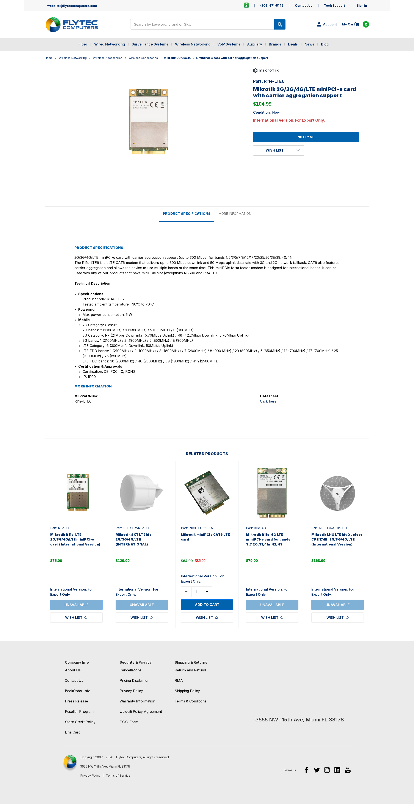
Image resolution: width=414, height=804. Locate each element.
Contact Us (303, 5)
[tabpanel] (76, 544)
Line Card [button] (72, 732)
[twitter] (316, 769)
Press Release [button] (76, 701)
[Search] (279, 24)
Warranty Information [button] (137, 701)
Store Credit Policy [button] (80, 722)
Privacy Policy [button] (131, 691)
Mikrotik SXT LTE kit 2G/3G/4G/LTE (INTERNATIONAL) (133, 539)
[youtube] (347, 769)
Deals (293, 44)
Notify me (306, 137)
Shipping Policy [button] (187, 691)
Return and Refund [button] (190, 670)
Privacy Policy (90, 775)
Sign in (362, 5)
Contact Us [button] (74, 680)
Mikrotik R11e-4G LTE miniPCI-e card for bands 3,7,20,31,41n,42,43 (268, 539)
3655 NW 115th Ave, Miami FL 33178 (105, 766)
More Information (234, 214)
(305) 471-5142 (271, 5)
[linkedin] (337, 769)
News (309, 44)
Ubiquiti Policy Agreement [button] (141, 711)
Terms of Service (118, 775)
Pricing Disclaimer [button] (134, 680)
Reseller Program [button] (79, 711)
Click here (268, 401)
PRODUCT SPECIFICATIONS (186, 214)
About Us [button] (73, 670)
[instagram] (327, 769)
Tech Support (334, 5)
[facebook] (306, 769)
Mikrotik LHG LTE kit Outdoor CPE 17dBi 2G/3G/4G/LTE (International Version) (336, 539)
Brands (275, 44)
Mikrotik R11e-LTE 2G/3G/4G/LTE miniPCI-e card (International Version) (75, 539)
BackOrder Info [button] (77, 691)
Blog (325, 44)
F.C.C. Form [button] (129, 722)
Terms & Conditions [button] (190, 701)
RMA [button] (179, 680)
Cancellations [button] (130, 670)
